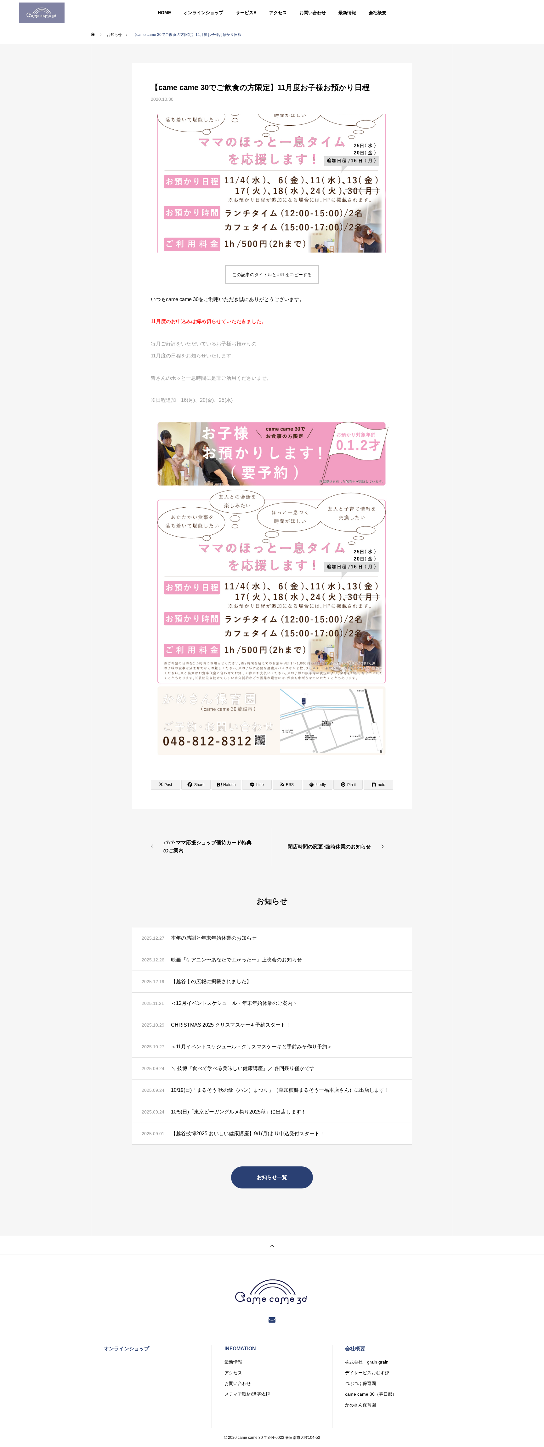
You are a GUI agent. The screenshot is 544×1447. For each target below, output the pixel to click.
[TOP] (272, 1245)
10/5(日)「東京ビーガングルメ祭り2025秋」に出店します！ (238, 1111)
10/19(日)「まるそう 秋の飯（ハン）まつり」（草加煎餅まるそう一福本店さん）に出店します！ (280, 1090)
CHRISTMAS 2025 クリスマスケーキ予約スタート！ (231, 1025)
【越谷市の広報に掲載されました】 (211, 981)
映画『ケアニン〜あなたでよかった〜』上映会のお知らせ (236, 959)
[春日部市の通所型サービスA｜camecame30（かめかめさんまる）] (41, 12)
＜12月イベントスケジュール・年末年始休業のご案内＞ (234, 1003)
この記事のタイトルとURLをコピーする (272, 274)
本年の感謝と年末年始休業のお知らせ (214, 938)
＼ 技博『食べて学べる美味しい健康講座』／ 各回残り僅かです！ (245, 1068)
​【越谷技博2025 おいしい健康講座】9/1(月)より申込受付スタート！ (248, 1133)
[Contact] (272, 1319)
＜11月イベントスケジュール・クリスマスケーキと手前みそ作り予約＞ (251, 1046)
